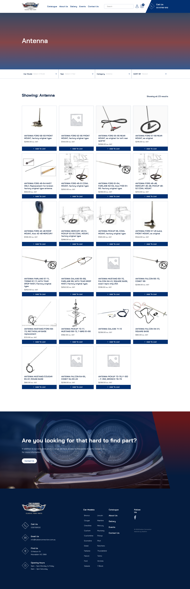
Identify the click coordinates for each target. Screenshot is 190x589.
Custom (87, 530)
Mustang (100, 530)
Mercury (100, 525)
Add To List (40, 149)
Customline (88, 536)
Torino (99, 556)
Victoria (100, 561)
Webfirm (144, 531)
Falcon (86, 556)
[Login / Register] (135, 6)
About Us (63, 6)
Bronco (87, 515)
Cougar (87, 520)
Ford (86, 561)
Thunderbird (102, 551)
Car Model (28, 74)
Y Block (100, 566)
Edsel (86, 546)
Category (101, 74)
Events (82, 6)
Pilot (99, 541)
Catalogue (52, 6)
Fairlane (87, 551)
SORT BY (137, 74)
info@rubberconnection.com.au (43, 539)
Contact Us (93, 6)
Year (62, 74)
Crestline (87, 525)
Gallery (73, 6)
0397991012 (36, 527)
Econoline (88, 541)
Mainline (100, 520)
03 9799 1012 (162, 7)
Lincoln (100, 515)
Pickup (100, 536)
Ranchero (101, 546)
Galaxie (87, 566)
